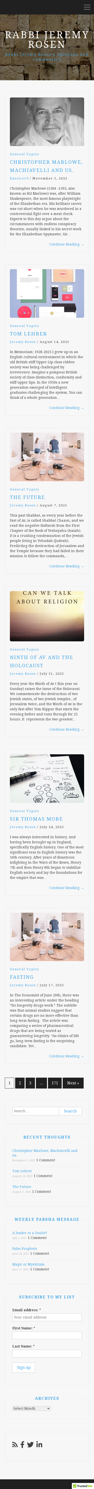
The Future (27, 497)
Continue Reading (66, 244)
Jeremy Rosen (23, 342)
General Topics (24, 154)
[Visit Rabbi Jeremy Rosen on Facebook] (22, 1446)
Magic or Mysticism (28, 1264)
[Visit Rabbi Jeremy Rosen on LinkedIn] (39, 1446)
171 (55, 1083)
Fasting (22, 977)
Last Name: (23, 1346)
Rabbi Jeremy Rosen (47, 39)
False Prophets (24, 1249)
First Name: (23, 1328)
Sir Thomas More (36, 819)
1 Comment (45, 1160)
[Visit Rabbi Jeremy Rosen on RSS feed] (15, 1446)
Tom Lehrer (28, 334)
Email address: (26, 1310)
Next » (73, 1083)
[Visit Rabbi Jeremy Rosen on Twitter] (30, 1446)
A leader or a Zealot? (29, 1233)
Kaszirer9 (19, 178)
